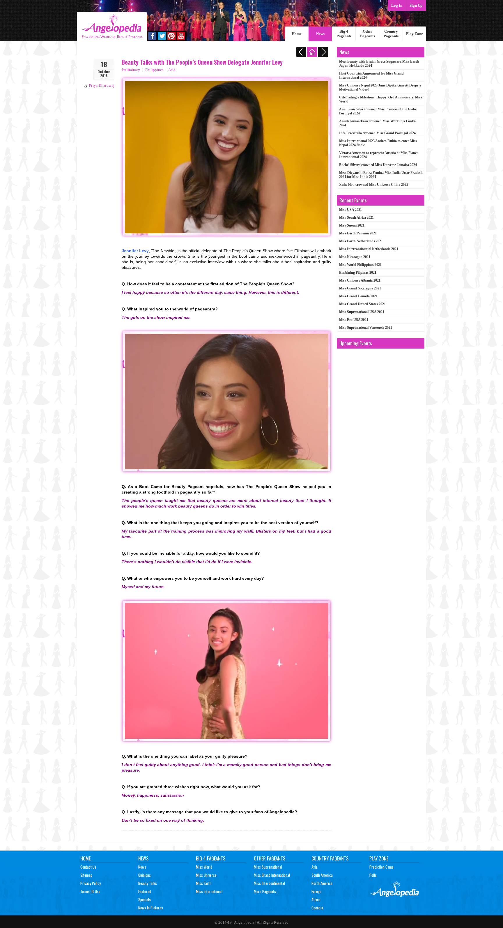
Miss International (209, 891)
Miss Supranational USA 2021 (361, 312)
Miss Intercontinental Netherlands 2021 (368, 249)
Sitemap (86, 875)
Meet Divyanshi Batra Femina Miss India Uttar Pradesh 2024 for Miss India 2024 (381, 175)
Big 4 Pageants (343, 33)
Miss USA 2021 (350, 210)
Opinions (144, 875)
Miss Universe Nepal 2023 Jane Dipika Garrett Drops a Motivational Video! (380, 87)
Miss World (204, 867)
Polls (373, 875)
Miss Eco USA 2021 (353, 320)
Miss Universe (206, 875)
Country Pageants (391, 33)
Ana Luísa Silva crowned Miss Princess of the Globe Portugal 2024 (378, 111)
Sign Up (416, 5)
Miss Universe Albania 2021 (359, 280)
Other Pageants (367, 33)
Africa (315, 899)
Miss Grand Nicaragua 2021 (360, 288)
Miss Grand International (272, 875)
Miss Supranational (268, 867)
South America (322, 875)
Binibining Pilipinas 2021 (357, 273)
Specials (144, 899)
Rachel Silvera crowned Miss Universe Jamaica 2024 (378, 165)
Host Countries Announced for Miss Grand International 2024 (371, 75)
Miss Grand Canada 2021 (358, 296)
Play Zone (414, 33)
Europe (316, 891)
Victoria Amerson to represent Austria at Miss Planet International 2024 (378, 155)
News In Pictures (150, 908)
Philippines (154, 70)
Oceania (317, 908)
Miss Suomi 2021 (351, 225)
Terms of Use (90, 891)
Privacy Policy (90, 883)
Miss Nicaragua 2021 (354, 257)
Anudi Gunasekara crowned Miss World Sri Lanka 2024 (377, 123)
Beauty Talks (147, 883)
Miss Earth (203, 883)
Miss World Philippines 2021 (360, 265)
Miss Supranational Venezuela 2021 (365, 328)
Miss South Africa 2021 (356, 217)
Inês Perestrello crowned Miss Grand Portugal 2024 (377, 133)
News (320, 33)
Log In (396, 5)
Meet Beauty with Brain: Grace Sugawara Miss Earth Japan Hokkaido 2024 (379, 63)
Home (297, 33)
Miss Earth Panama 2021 (358, 233)
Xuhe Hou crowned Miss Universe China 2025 (373, 185)
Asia (171, 70)
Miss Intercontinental (269, 883)
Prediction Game (381, 867)
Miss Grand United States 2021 (362, 304)
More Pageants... (266, 891)
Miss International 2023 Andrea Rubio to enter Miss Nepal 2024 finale (378, 143)
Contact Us (88, 867)
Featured (144, 891)
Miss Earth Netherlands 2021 (361, 241)
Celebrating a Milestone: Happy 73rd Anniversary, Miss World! (380, 99)
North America (321, 883)
